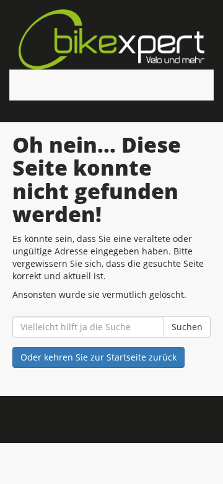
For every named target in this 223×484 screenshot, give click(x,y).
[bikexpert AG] (111, 39)
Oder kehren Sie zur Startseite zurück (98, 357)
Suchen (187, 327)
